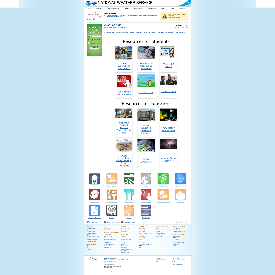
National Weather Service (110, 261)
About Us (174, 263)
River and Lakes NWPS (145, 233)
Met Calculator (108, 246)
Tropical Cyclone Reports (179, 231)
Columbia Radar (125, 230)
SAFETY (126, 9)
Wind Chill (175, 241)
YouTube (89, 249)
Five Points (107, 238)
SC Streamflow (142, 228)
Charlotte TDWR (125, 228)
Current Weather (111, 186)
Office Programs (162, 226)
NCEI (140, 247)
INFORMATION (138, 9)
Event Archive (176, 228)
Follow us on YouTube (129, 222)
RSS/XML (123, 250)
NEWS (162, 9)
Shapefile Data (108, 230)
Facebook (89, 246)
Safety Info (175, 238)
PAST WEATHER (113, 9)
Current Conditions (122, 32)
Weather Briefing (146, 202)
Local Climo (141, 241)
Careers (158, 231)
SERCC (141, 246)
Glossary (158, 263)
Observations (107, 234)
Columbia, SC (115, 27)
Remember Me (94, 43)
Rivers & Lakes (129, 186)
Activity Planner (125, 238)
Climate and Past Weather (165, 32)
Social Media (91, 244)
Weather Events (179, 226)
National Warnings (91, 231)
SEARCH (172, 9)
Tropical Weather (94, 202)
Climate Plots (129, 202)
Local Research (160, 235)
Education (175, 244)
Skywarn (111, 218)
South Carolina (91, 228)
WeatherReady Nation (161, 238)
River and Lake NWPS (110, 241)
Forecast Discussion (126, 249)
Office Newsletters (160, 233)
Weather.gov (107, 27)
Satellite (146, 186)
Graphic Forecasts (126, 239)
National (141, 239)
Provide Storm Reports (93, 236)
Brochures (175, 246)
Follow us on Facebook (112, 222)
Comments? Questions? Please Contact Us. (115, 271)
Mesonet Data (107, 247)
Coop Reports (107, 242)
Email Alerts (90, 238)
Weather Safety (179, 234)
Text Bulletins (146, 218)
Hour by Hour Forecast (180, 186)
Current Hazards (109, 32)
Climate (141, 236)
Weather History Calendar (145, 244)
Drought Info (142, 231)
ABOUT (182, 9)
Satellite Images (108, 236)
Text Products (124, 241)
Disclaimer (158, 258)
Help (157, 261)
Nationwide (124, 231)
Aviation (123, 242)
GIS (105, 226)
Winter (123, 236)
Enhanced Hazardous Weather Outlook (92, 240)
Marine (123, 244)
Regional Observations (163, 202)
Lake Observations (109, 244)
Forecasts (139, 32)
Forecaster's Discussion (94, 218)
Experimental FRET (126, 252)
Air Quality (124, 247)
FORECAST (99, 9)
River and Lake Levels (109, 239)
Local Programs (180, 32)
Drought (129, 218)
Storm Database (177, 230)
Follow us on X (93, 222)
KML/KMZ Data (108, 228)
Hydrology (143, 226)
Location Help (91, 19)
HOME (89, 9)
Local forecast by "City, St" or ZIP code (93, 13)
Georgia (89, 230)
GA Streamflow (142, 230)
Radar (132, 32)
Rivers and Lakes (149, 32)
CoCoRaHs (141, 242)
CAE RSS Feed (182, 222)
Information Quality (160, 259)
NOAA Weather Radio (178, 242)
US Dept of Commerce (110, 258)
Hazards (90, 226)
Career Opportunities (177, 264)
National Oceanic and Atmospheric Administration (116, 259)
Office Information (160, 230)
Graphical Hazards (112, 202)
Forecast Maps (163, 186)
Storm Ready (176, 236)
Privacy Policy (94, 49)
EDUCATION (151, 9)
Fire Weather (180, 202)
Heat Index (176, 239)
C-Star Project (159, 236)
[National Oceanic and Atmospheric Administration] (88, 3)
